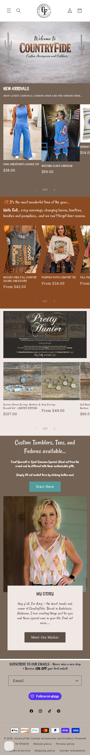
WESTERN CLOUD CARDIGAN (57, 165)
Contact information (73, 750)
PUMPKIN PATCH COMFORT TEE (59, 277)
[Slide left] (35, 189)
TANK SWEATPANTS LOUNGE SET (21, 164)
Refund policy (42, 743)
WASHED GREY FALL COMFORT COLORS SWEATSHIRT (20, 279)
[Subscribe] (76, 680)
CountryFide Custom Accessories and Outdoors (44, 738)
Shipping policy (45, 750)
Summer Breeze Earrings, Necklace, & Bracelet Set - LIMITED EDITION (22, 406)
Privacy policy (65, 743)
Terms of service (19, 750)
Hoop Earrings (48, 404)
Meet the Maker (45, 637)
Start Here (45, 486)
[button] (9, 11)
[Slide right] (54, 189)
